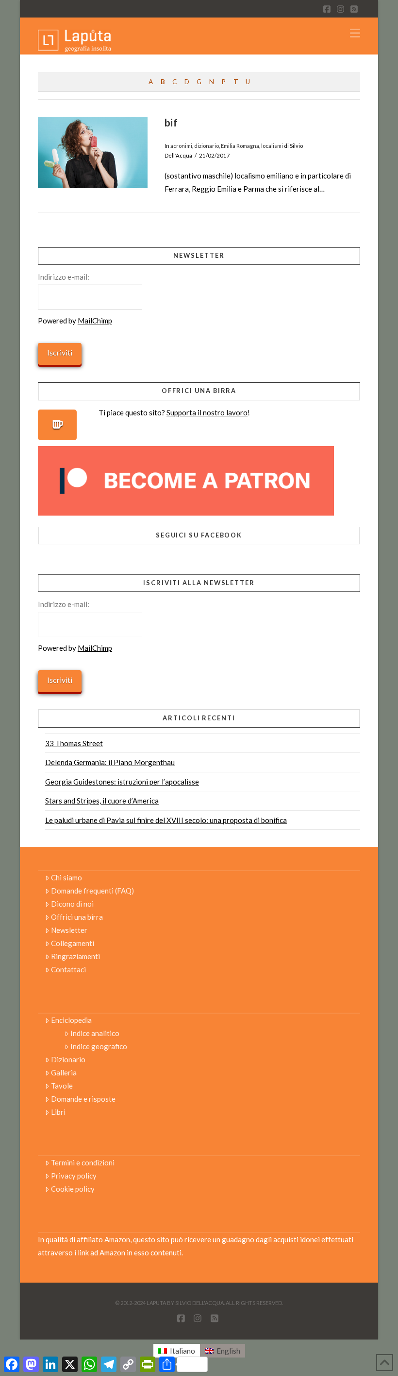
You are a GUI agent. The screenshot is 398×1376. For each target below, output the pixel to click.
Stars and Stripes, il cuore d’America (102, 800)
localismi (272, 146)
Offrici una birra (77, 916)
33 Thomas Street (74, 743)
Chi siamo (66, 877)
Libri (58, 1112)
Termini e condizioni (83, 1162)
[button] (355, 33)
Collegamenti (72, 943)
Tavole (62, 1085)
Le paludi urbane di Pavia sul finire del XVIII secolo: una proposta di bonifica (166, 820)
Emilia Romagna (240, 146)
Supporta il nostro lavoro (207, 412)
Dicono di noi (72, 903)
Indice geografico (98, 1046)
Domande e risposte (83, 1098)
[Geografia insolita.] (75, 40)
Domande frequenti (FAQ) (92, 890)
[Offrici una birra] (57, 425)
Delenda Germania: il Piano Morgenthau (110, 762)
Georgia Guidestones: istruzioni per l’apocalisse (122, 781)
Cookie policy (73, 1188)
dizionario (206, 146)
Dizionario (68, 1059)
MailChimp (95, 320)
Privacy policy (74, 1175)
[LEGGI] (93, 152)
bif (171, 122)
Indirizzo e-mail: (63, 276)
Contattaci (68, 969)
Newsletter (69, 930)
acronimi (181, 146)
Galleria (64, 1072)
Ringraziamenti (75, 956)
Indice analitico (94, 1033)
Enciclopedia (71, 1020)
